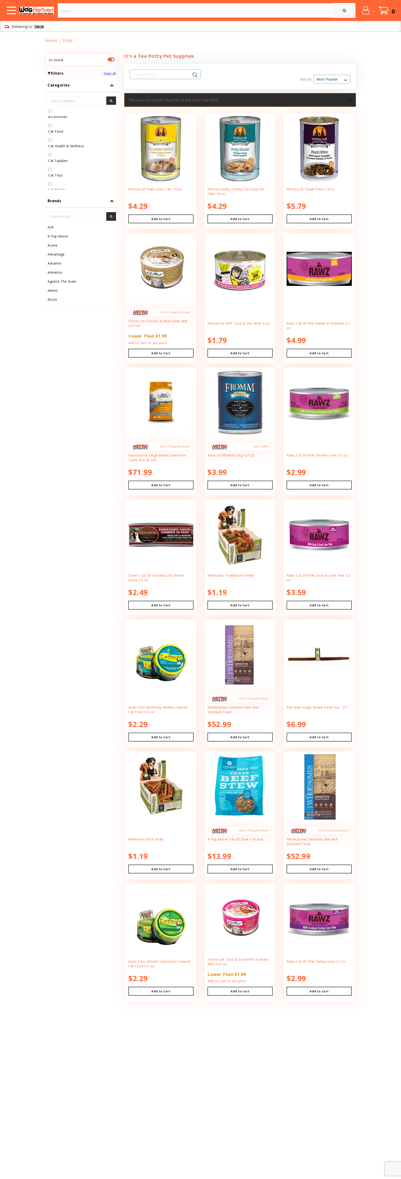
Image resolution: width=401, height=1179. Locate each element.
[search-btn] (111, 100)
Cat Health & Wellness (66, 146)
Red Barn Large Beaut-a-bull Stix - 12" (317, 707)
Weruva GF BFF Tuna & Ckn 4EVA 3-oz (238, 323)
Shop (67, 40)
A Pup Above (58, 236)
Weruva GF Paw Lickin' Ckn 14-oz (155, 189)
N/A (51, 227)
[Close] (350, 99)
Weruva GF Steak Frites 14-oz (310, 189)
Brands (54, 200)
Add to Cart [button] (160, 219)
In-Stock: (56, 60)
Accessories (58, 117)
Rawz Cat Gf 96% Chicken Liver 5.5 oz (317, 455)
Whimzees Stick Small (145, 839)
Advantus (55, 272)
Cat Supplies (58, 160)
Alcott (52, 299)
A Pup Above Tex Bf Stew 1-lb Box (235, 839)
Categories (59, 85)
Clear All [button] (110, 73)
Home (51, 40)
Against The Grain (62, 281)
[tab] (81, 136)
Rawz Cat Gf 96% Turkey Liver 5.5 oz (316, 961)
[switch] (111, 59)
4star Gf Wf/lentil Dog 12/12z (231, 455)
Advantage (56, 254)
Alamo (53, 290)
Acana (53, 245)
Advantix (54, 263)
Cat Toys (55, 175)
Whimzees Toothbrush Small (230, 575)
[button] (368, 10)
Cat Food (55, 131)
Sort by (305, 79)
